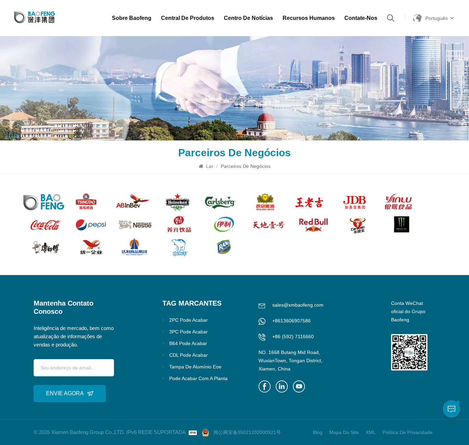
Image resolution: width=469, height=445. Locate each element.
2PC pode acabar (188, 320)
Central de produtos (187, 18)
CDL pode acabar (188, 355)
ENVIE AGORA (65, 393)
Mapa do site (344, 432)
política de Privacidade (407, 432)
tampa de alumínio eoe (195, 366)
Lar (210, 166)
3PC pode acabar (188, 331)
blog (317, 432)
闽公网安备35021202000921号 (247, 432)
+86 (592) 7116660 (293, 336)
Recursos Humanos (309, 18)
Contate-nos (360, 18)
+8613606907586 (291, 320)
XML (371, 432)
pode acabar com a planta (198, 378)
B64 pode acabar (188, 343)
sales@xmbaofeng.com (297, 305)
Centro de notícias (248, 18)
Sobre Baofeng (131, 18)
